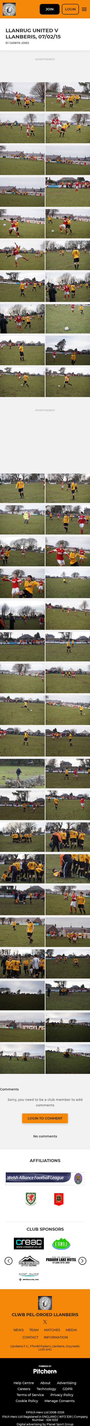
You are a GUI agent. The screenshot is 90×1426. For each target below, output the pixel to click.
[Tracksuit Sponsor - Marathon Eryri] (61, 1244)
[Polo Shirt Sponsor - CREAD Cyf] (29, 1244)
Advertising (66, 1383)
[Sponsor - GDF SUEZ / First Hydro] (29, 1277)
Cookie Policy (27, 1401)
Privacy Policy (62, 1395)
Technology (46, 1389)
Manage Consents (60, 1401)
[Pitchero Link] (45, 1372)
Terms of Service (30, 1395)
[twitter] (45, 1322)
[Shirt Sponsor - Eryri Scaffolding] (29, 1261)
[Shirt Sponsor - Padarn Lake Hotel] (61, 1261)
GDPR (67, 1389)
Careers (24, 1389)
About (45, 1383)
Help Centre (24, 1383)
